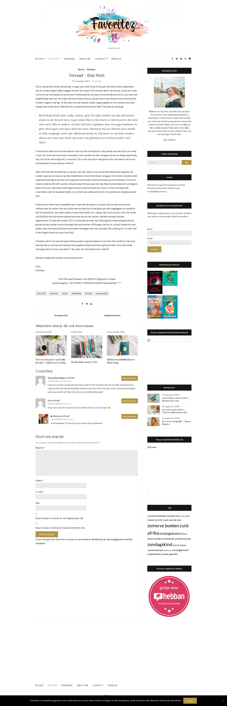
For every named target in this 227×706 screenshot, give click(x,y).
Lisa (50, 400)
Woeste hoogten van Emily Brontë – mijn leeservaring (51, 361)
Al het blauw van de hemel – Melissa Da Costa (175, 399)
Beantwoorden (129, 378)
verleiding (76, 293)
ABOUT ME (85, 58)
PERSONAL (69, 58)
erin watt (41, 293)
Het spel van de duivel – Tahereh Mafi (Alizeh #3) (174, 411)
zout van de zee (172, 519)
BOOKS (39, 58)
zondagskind (159, 544)
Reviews (91, 69)
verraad (88, 293)
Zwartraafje (154, 538)
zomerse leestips (156, 515)
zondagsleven (170, 533)
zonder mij (173, 515)
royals (65, 293)
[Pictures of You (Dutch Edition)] (154, 306)
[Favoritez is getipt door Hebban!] (169, 596)
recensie (54, 293)
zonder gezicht (169, 554)
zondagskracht (180, 550)
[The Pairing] (170, 306)
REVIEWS (53, 58)
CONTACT (100, 58)
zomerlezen (168, 538)
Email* (150, 238)
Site (38, 502)
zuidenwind (153, 554)
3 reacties (97, 81)
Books (81, 69)
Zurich (181, 516)
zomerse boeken (163, 525)
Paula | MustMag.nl (57, 378)
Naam (40, 480)
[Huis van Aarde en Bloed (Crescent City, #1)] (154, 282)
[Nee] (223, 700)
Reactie (40, 447)
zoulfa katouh (183, 538)
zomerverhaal (155, 550)
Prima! (190, 701)
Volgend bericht (112, 315)
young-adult (102, 293)
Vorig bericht (61, 315)
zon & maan (179, 545)
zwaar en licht (155, 519)
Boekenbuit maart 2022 (84, 361)
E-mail (40, 491)
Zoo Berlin (167, 550)
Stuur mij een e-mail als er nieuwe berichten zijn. (60, 527)
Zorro (184, 533)
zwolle (187, 516)
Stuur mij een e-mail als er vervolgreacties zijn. (60, 518)
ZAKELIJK (116, 58)
